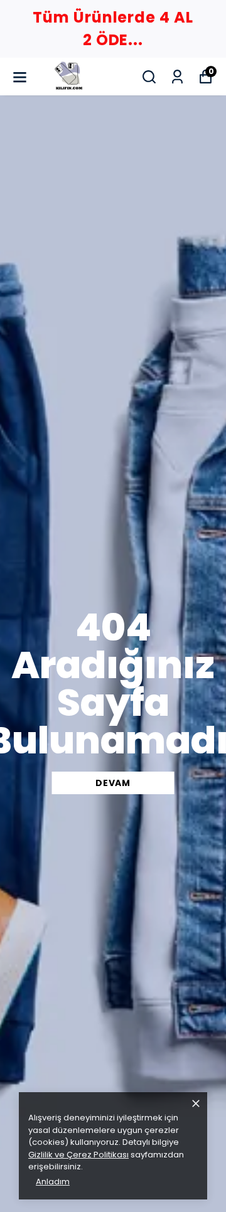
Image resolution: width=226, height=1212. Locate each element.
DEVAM (113, 783)
